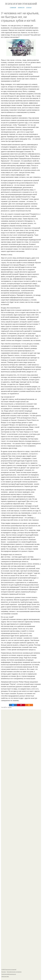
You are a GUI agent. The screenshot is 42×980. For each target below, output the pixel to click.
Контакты (3, 971)
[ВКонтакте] (13, 705)
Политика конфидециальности (8, 974)
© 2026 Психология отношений (8, 969)
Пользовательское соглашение (14, 971)
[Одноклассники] (29, 705)
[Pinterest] (21, 705)
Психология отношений (21, 3)
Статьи (28, 7)
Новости (21, 7)
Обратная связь (5, 976)
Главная (13, 7)
